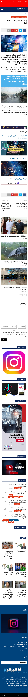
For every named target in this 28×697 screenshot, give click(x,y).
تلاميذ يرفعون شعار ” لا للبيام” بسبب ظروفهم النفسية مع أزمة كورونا (8, 554)
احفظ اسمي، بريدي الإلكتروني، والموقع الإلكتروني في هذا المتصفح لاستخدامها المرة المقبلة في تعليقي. (14, 334)
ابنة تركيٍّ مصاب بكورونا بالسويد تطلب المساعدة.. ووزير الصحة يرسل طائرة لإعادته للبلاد (7, 594)
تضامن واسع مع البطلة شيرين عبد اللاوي (21, 574)
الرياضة (17, 504)
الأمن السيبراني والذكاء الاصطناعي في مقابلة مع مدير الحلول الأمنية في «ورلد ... (6, 206)
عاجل (13, 17)
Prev (24, 294)
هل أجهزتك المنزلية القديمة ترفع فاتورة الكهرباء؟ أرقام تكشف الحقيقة (18, 516)
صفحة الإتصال (23, 650)
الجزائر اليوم (23, 17)
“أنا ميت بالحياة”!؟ (21, 551)
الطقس (17, 17)
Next (20, 294)
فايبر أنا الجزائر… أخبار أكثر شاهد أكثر (18, 178)
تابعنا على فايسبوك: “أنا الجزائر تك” (18, 158)
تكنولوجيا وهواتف (8, 520)
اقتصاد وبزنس (14, 520)
